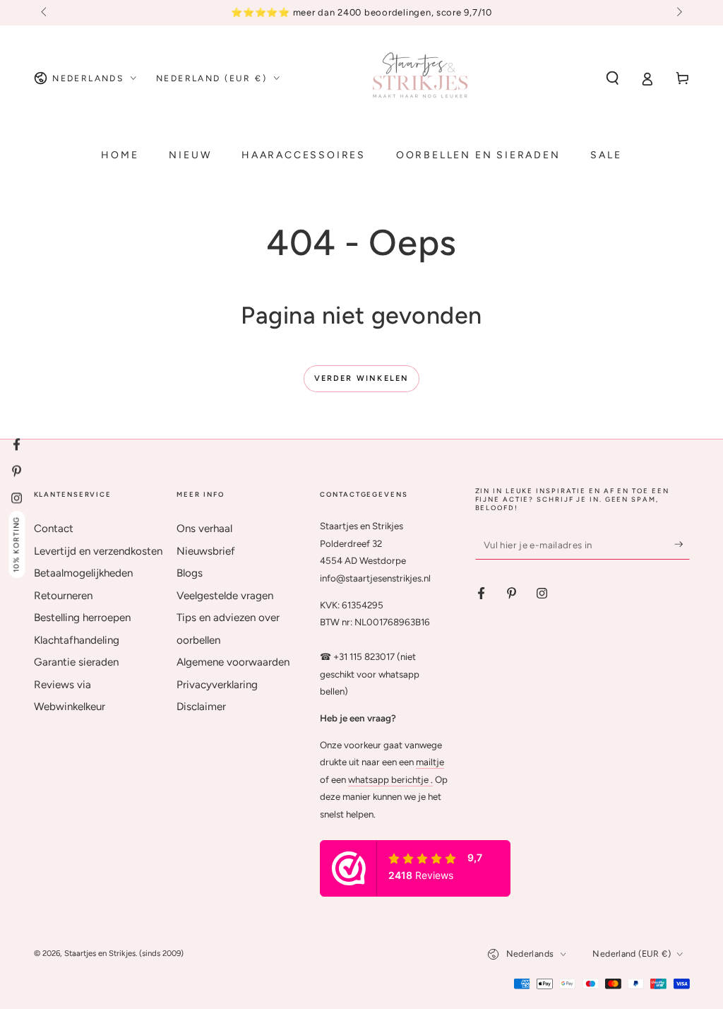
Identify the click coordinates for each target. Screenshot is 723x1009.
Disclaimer (201, 706)
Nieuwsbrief (206, 551)
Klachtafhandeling (76, 640)
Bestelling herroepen (82, 617)
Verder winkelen (362, 378)
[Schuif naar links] (45, 12)
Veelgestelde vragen (225, 595)
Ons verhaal (204, 528)
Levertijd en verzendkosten (98, 551)
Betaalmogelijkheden (83, 573)
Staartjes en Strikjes (100, 953)
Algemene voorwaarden (233, 662)
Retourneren (63, 595)
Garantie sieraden (76, 662)
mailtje (430, 761)
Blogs (190, 573)
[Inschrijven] (682, 544)
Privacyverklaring (217, 684)
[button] (612, 78)
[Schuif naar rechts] (678, 12)
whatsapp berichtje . (390, 779)
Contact (53, 528)
